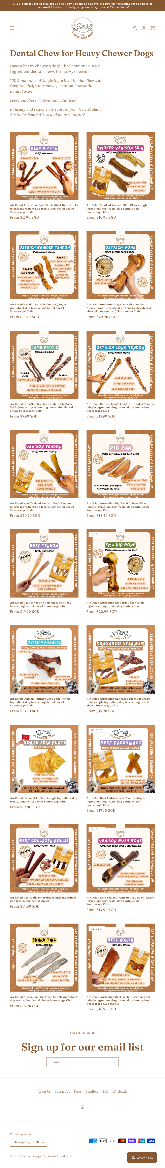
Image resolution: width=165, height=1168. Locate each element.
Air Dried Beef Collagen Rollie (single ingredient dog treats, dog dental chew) (43, 899)
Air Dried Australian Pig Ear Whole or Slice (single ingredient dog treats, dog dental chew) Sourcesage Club (119, 507)
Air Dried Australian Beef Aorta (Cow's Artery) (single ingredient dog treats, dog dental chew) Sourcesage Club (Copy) (119, 1000)
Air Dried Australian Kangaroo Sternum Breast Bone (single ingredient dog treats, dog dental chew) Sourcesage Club (118, 702)
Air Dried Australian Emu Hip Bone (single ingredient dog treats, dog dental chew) (116, 604)
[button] (12, 28)
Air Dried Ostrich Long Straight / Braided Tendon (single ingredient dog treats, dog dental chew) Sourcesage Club (120, 407)
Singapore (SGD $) (26, 1142)
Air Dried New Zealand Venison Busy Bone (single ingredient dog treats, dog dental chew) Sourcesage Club (120, 901)
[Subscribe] (114, 1062)
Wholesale (120, 1091)
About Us (44, 1091)
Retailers (92, 1091)
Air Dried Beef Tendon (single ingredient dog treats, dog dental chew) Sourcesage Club (40, 604)
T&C (105, 1091)
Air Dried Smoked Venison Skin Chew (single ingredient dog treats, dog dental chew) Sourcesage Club (117, 209)
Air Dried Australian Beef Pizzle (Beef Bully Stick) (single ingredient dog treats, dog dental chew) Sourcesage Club (44, 209)
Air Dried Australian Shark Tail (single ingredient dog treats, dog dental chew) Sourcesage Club (43, 998)
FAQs (77, 1091)
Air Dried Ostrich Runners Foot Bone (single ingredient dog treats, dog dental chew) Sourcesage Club (40, 702)
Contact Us (62, 1091)
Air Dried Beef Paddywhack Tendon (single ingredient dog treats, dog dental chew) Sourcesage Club (116, 801)
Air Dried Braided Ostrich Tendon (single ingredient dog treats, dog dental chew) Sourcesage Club (38, 308)
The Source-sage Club (34, 1156)
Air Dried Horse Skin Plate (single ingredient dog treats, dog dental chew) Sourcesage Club (43, 799)
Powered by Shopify (60, 1156)
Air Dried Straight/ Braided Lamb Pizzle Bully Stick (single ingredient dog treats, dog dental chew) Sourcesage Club (41, 407)
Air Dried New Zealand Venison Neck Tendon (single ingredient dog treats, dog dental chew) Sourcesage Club (42, 507)
